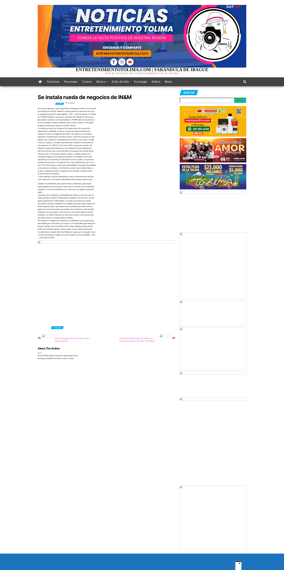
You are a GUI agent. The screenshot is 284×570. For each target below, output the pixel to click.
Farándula (53, 81)
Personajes (70, 81)
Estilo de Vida (120, 81)
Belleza (156, 81)
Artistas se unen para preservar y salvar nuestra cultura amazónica (72, 339)
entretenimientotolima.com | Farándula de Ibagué (142, 69)
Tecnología (140, 81)
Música (101, 81)
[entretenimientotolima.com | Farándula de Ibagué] (40, 81)
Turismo (87, 81)
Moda (168, 81)
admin (71, 103)
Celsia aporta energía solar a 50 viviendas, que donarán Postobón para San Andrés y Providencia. (137, 339)
